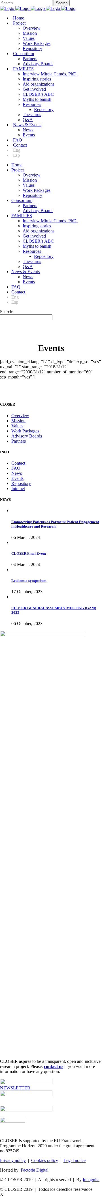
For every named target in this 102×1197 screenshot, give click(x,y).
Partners (18, 441)
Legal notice (74, 1160)
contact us (53, 1066)
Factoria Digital (34, 1170)
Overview (20, 415)
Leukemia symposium (28, 580)
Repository (21, 483)
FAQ (15, 468)
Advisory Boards (26, 436)
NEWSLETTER (15, 1087)
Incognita (91, 1179)
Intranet (18, 488)
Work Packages (25, 430)
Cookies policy (44, 1160)
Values (17, 425)
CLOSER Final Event (28, 553)
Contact (18, 463)
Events (17, 478)
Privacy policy (13, 1160)
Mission (18, 420)
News (16, 473)
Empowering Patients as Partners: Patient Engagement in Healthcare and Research (55, 524)
